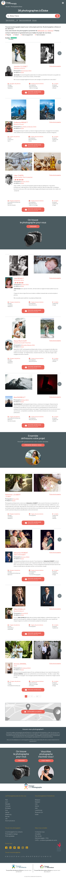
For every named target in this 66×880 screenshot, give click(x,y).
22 (37, 696)
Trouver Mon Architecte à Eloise (14, 870)
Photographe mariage (11, 834)
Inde (36, 804)
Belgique (37, 800)
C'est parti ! (46, 760)
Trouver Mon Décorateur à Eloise (43, 870)
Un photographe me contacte (13, 832)
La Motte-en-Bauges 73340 (29, 126)
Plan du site (38, 836)
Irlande (37, 806)
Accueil (8, 6)
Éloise (22, 72)
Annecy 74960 (25, 557)
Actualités (38, 834)
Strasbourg (8, 814)
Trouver (33, 226)
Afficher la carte (34, 712)
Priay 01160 (16, 499)
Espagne (37, 802)
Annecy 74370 (25, 181)
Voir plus (34, 20)
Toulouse (7, 806)
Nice (6, 810)
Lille (6, 818)
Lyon (6, 802)
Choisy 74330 (25, 284)
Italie (36, 808)
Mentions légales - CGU (42, 838)
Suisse (36, 814)
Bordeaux (8, 808)
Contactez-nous (39, 832)
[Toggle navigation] (63, 3)
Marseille (7, 804)
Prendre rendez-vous (33, 445)
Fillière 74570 (25, 400)
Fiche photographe (55, 66)
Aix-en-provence (10, 821)
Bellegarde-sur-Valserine (45, 31)
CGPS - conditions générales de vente (46, 840)
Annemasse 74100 (26, 70)
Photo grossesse (9, 836)
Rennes (7, 816)
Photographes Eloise (16, 6)
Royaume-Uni (39, 812)
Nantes (7, 812)
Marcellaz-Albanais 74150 (28, 345)
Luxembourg (38, 810)
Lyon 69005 (25, 613)
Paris (6, 800)
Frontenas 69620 (26, 668)
